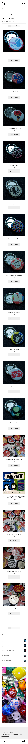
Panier (21, 740)
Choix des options (14, 540)
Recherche (14, 741)
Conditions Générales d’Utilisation (10, 734)
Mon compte (4, 741)
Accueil (4, 8)
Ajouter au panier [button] (14, 60)
